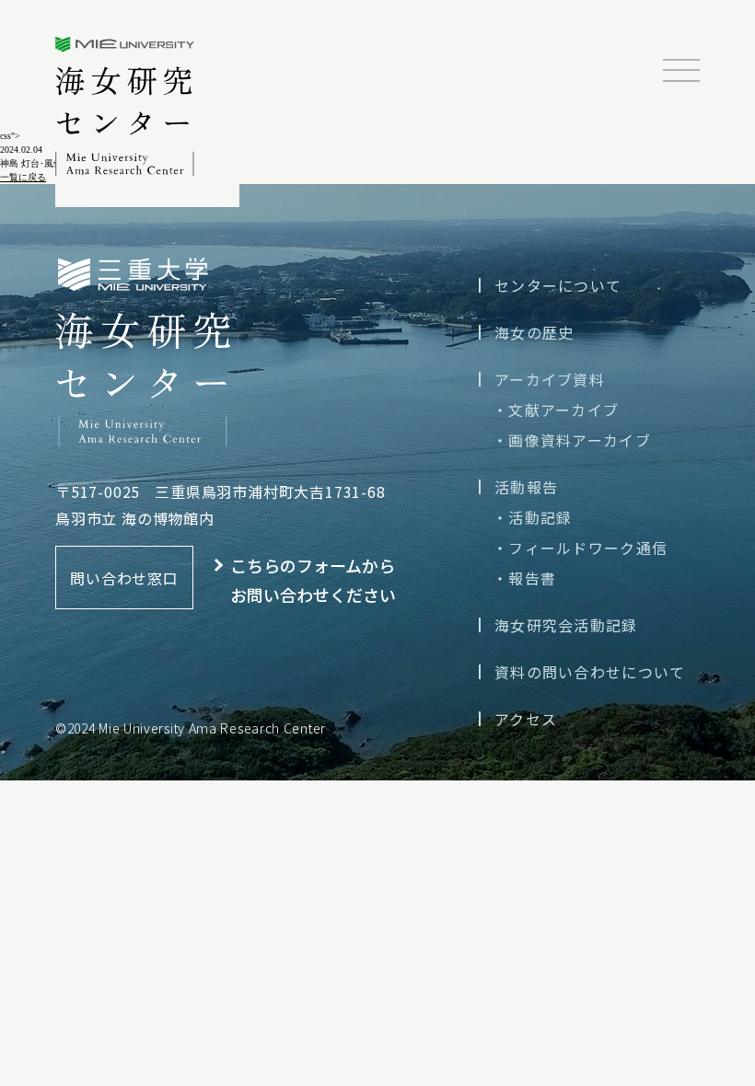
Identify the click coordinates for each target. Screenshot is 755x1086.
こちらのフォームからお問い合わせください (313, 580)
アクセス (525, 718)
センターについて (557, 285)
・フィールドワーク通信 (580, 547)
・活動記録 (532, 517)
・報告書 (524, 578)
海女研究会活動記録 (566, 625)
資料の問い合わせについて (589, 671)
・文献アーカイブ (556, 409)
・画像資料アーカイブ (572, 440)
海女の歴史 (534, 332)
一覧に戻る (23, 177)
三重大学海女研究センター (125, 106)
